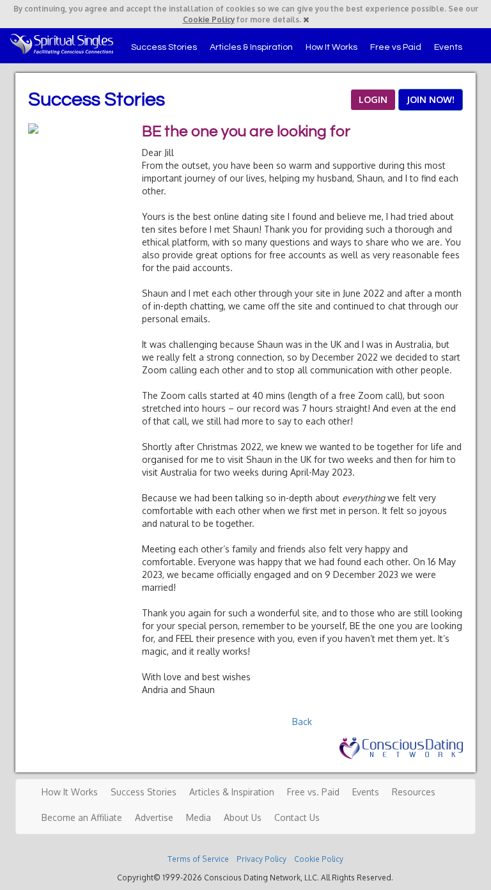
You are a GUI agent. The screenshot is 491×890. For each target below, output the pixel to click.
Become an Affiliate (82, 817)
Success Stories (164, 47)
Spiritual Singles (62, 44)
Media (198, 817)
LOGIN (373, 99)
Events (448, 47)
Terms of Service (198, 859)
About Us (242, 817)
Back (302, 721)
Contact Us (297, 817)
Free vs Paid (395, 47)
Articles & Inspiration (251, 47)
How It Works (331, 47)
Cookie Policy (209, 19)
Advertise (154, 817)
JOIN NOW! (431, 99)
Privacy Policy (261, 859)
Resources (413, 791)
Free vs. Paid (313, 791)
